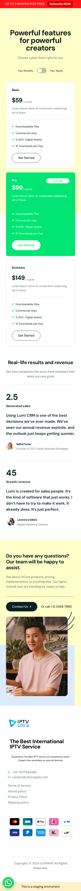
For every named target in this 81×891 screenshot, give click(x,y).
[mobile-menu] (72, 15)
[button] (8, 882)
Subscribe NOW (60, 3)
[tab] (40, 70)
